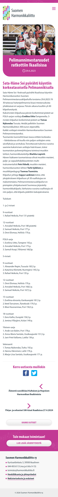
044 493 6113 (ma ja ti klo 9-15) (22, 466)
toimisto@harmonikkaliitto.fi (21, 470)
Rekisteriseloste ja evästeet (21, 478)
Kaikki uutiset (29, 422)
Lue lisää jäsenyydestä (29, 443)
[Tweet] (34, 378)
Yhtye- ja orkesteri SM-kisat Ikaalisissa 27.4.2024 (29, 410)
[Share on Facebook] (26, 378)
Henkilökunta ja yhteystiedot (22, 474)
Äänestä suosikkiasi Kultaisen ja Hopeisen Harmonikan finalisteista (29, 392)
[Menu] (53, 8)
